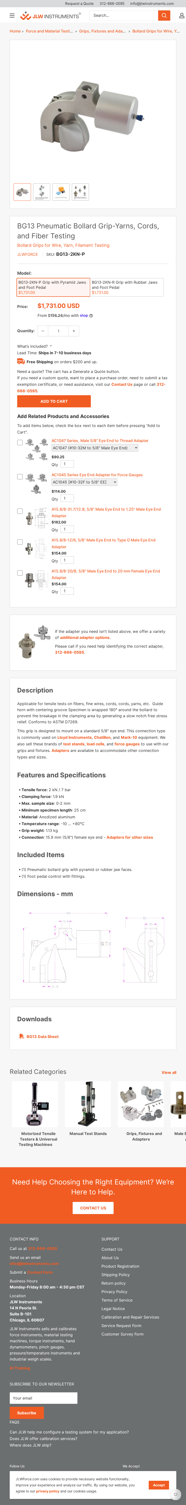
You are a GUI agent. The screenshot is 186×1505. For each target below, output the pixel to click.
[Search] (164, 15)
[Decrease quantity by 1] (43, 331)
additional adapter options (84, 637)
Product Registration (120, 1266)
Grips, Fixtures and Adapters (105, 31)
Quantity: (26, 330)
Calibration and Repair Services (130, 1317)
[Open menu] (12, 15)
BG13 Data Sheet (43, 1036)
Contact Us (121, 384)
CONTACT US (93, 1208)
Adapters (60, 750)
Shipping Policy (115, 1274)
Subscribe (26, 1412)
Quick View (36, 461)
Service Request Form (121, 1325)
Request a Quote (79, 3)
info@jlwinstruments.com (152, 3)
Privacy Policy (114, 1291)
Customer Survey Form (122, 1334)
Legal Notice (113, 1308)
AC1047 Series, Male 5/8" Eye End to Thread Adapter (100, 440)
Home (15, 31)
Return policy (113, 1283)
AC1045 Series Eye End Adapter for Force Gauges (97, 474)
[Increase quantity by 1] (74, 331)
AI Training (20, 1368)
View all (169, 1072)
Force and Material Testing (50, 31)
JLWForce (27, 254)
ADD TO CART (54, 401)
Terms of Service (116, 1300)
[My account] (181, 15)
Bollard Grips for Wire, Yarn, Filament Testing (63, 245)
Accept (159, 1485)
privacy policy (47, 1491)
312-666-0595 (112, 3)
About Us (110, 1257)
